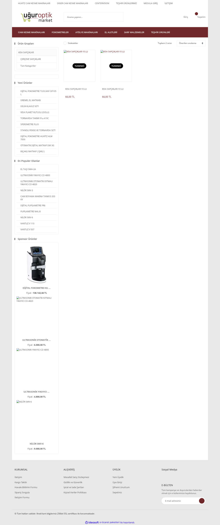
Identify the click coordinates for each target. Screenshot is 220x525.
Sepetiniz (117, 492)
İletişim (18, 477)
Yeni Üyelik (118, 477)
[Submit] (202, 501)
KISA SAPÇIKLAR (26, 52)
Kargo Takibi (21, 482)
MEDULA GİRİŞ (151, 3)
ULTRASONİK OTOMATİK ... (36, 339)
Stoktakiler (73, 43)
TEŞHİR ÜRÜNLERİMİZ (126, 3)
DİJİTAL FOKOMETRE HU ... (37, 287)
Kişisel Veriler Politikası (75, 492)
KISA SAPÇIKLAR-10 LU (76, 89)
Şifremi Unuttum (121, 487)
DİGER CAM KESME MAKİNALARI (72, 3)
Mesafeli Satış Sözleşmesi (76, 477)
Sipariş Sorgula (22, 492)
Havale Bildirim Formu (26, 487)
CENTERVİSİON (102, 3)
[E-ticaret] (110, 522)
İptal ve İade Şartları (74, 487)
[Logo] (36, 17)
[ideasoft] (92, 522)
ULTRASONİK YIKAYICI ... (37, 391)
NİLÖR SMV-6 (36, 443)
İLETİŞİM (169, 3)
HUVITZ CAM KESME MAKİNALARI (34, 3)
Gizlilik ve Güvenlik (73, 482)
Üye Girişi (117, 482)
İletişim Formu (22, 497)
